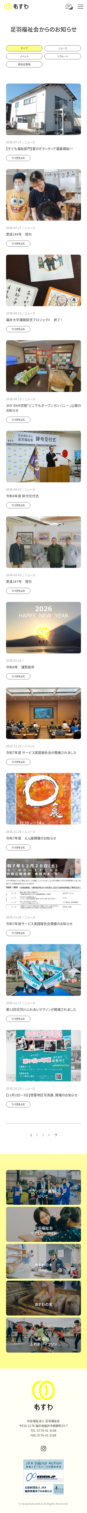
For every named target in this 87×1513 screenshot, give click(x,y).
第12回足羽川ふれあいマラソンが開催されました (41, 1009)
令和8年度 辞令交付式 (22, 495)
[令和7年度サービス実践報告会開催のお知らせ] (43, 884)
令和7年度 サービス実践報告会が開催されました (41, 752)
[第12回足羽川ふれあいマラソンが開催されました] (43, 970)
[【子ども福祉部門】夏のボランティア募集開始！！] (43, 109)
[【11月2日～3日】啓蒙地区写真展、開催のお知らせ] (43, 1055)
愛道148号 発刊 (19, 234)
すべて (24, 48)
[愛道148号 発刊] (43, 195)
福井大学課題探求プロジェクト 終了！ (34, 319)
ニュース (62, 48)
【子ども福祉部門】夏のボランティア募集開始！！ (39, 148)
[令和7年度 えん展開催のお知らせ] (43, 799)
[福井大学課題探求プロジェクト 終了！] (43, 280)
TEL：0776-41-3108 (43, 1430)
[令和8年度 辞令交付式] (43, 456)
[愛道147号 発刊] (43, 542)
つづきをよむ (18, 158)
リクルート (62, 56)
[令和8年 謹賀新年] (43, 627)
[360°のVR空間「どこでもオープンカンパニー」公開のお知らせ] (43, 366)
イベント (24, 56)
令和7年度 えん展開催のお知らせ (31, 838)
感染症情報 (24, 64)
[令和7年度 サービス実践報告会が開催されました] (43, 713)
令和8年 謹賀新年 (20, 667)
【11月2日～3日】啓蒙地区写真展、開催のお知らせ (41, 1094)
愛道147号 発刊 (19, 581)
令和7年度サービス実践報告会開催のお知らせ (39, 923)
